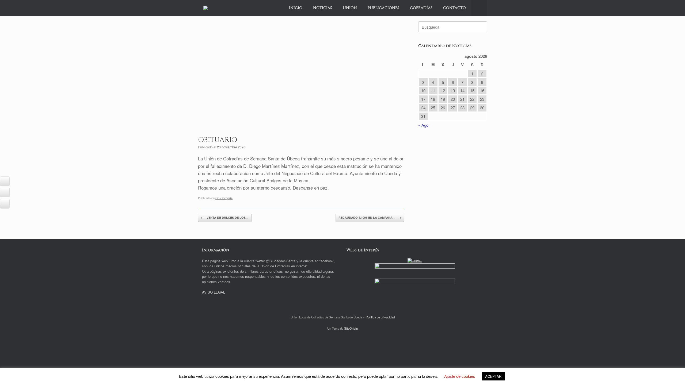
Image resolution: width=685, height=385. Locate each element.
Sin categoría (224, 198)
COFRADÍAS (421, 7)
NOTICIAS (322, 7)
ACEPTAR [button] (493, 376)
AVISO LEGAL (213, 292)
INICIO (295, 7)
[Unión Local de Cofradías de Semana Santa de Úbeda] (205, 8)
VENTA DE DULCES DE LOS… (225, 217)
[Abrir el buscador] (479, 8)
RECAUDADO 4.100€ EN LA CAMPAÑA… (369, 217)
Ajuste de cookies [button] (459, 376)
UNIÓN (350, 7)
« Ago (423, 125)
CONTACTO (454, 7)
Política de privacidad (380, 317)
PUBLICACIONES (383, 7)
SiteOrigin (351, 328)
